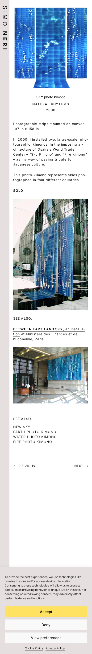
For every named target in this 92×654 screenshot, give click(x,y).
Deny (46, 625)
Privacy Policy (55, 648)
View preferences (46, 638)
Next (78, 466)
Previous (26, 466)
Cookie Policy (34, 648)
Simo (4, 29)
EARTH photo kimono (34, 432)
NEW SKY (21, 427)
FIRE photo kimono (32, 442)
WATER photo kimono (35, 437)
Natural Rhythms (50, 104)
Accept (46, 611)
